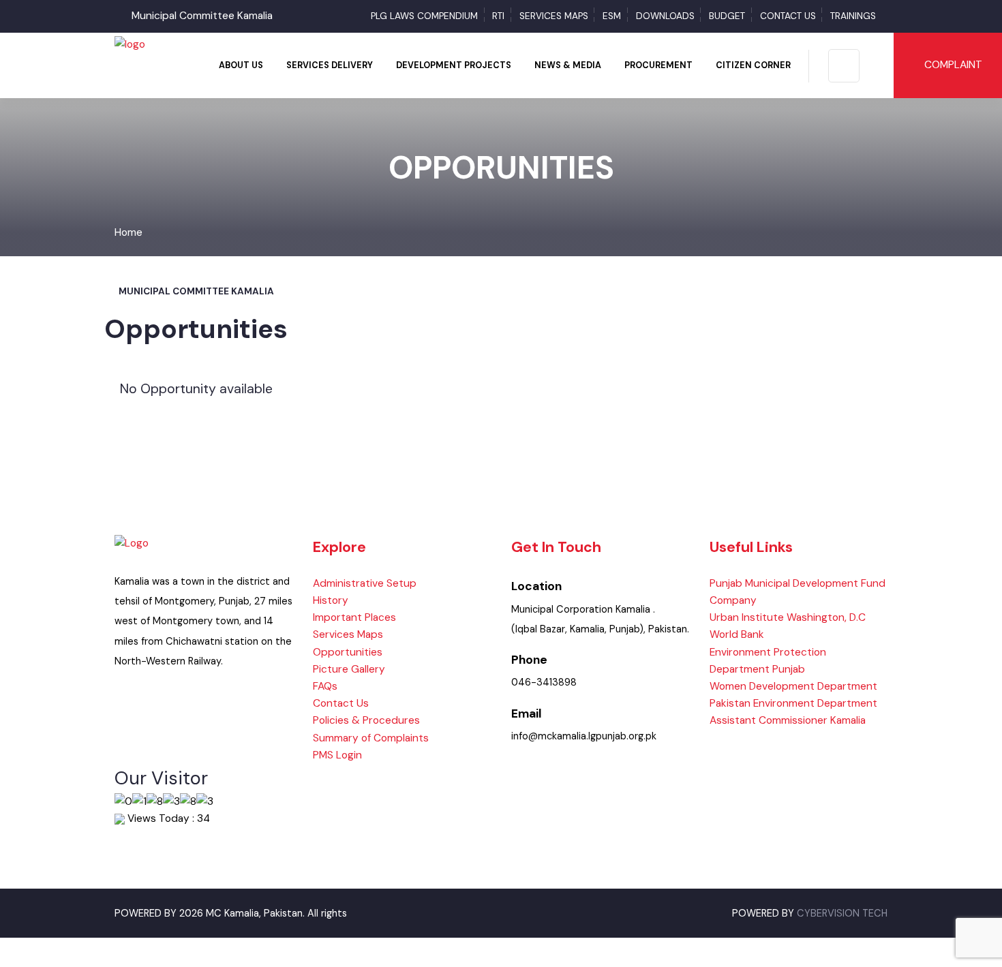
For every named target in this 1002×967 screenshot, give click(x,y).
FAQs (325, 686)
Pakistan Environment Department (793, 703)
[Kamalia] (130, 43)
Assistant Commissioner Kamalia (788, 720)
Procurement (658, 65)
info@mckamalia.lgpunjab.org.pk (583, 736)
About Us (241, 65)
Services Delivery (329, 65)
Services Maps (553, 16)
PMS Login (337, 755)
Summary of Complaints (371, 738)
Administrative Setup (364, 583)
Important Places (354, 617)
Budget (727, 16)
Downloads (665, 16)
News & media (567, 65)
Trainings (853, 16)
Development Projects (453, 65)
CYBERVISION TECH (842, 913)
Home (128, 232)
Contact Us (788, 16)
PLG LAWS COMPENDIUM (424, 16)
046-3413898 (544, 682)
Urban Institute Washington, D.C (788, 617)
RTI (498, 16)
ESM (612, 16)
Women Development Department (793, 686)
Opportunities (347, 652)
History (330, 600)
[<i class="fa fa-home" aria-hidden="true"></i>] (197, 65)
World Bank (737, 634)
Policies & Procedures (366, 720)
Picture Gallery (349, 669)
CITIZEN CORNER (753, 65)
